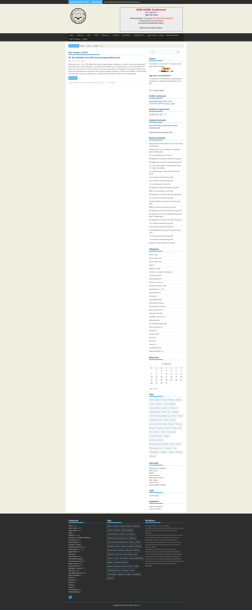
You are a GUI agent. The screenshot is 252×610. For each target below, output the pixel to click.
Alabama (178, 400)
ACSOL (151, 255)
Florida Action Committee (157, 468)
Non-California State (156, 324)
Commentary (153, 275)
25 (171, 380)
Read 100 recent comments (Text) (161, 132)
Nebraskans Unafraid (156, 478)
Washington (179, 452)
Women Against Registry (157, 485)
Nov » (156, 389)
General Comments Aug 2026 (171, 159)
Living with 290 (139, 35)
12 (176, 374)
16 (161, 377)
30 (161, 383)
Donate (84, 39)
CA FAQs (115, 35)
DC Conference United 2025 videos (150, 23)
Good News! (153, 293)
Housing (152, 296)
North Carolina (177, 428)
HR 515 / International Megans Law (160, 416)
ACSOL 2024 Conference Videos (151, 28)
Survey (151, 341)
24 (166, 380)
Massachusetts (162, 424)
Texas (174, 448)
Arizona (152, 404)
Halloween (175, 412)
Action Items (153, 262)
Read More (72, 78)
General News (154, 289)
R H (84, 61)
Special (151, 337)
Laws (88, 35)
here (162, 66)
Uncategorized (154, 348)
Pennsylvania (171, 432)
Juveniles (172, 420)
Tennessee (167, 448)
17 (166, 377)
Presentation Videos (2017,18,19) (160, 101)
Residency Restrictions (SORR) (158, 444)
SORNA (178, 444)
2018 (167, 104)
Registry (167, 436)
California (152, 268)
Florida (163, 412)
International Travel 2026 (162, 155)
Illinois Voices (153, 471)
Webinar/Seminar (155, 351)
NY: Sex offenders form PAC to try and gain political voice (94, 57)
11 (171, 374)
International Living (155, 303)
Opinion (156, 432)
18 (171, 377)
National (72, 82)
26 (176, 380)
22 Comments (111, 82)
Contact (161, 35)
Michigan (171, 424)
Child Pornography (169, 404)
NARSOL (152, 473)
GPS (168, 412)
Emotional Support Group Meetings (151, 20)
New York (100, 82)
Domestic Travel (154, 282)
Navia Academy (154, 475)
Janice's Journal (152, 35)
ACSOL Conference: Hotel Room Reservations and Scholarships (125, 2)
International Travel (155, 306)
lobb (96, 82)
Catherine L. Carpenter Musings (159, 272)
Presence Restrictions (156, 436)
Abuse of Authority (168, 400)
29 (156, 383)
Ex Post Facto (173, 408)
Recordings (148, 18)
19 (176, 377)
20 (181, 377)
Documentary (153, 279)
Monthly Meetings (136, 18)
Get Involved (126, 35)
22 (156, 380)
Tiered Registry (154, 452)
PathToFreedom (154, 327)
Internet (165, 420)
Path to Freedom (74, 39)
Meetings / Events (155, 317)
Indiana (180, 416)
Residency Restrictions (156, 440)
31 (166, 383)
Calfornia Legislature (156, 506)
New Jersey (160, 428)
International (153, 299)
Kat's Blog (152, 424)
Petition (151, 330)
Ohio (151, 432)
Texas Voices (153, 482)
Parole (163, 432)
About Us (80, 35)
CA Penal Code (154, 496)
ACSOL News (153, 258)
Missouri (152, 428)
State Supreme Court (156, 448)
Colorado (164, 408)
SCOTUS (171, 444)
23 (161, 380)
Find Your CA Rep (155, 509)
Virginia (171, 452)
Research (152, 334)
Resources (105, 35)
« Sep (151, 389)
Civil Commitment (89, 82)
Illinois (174, 416)
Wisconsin (153, 456)
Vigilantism (164, 452)
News (71, 35)
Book (150, 265)
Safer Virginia (153, 480)
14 (151, 377)
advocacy (80, 82)
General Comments (172, 35)
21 (151, 380)
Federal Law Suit (154, 412)
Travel (96, 35)
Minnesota (179, 424)
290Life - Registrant (155, 400)
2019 (172, 104)
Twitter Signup (159, 90)
